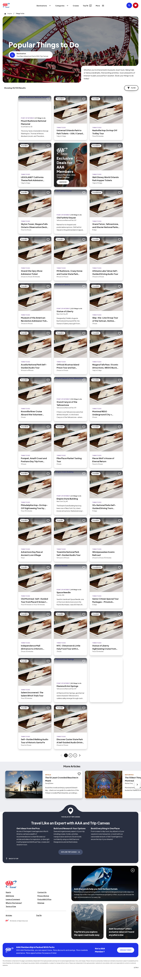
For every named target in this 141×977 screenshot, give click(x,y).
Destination (21, 53)
